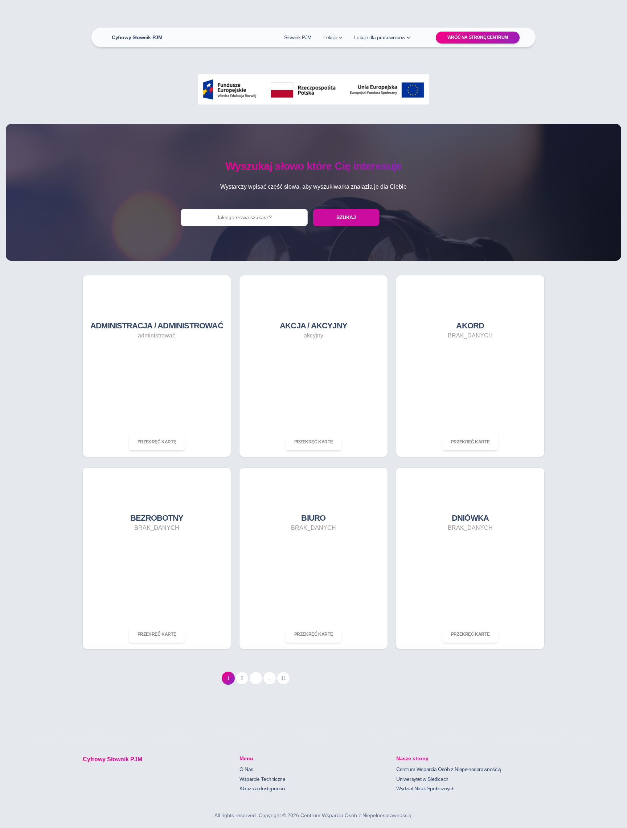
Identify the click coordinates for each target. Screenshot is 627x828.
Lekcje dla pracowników (379, 37)
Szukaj (346, 217)
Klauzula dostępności (262, 788)
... (270, 678)
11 (283, 678)
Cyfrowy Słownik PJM (137, 37)
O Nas (246, 769)
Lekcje (330, 37)
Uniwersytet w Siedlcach (422, 779)
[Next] (255, 678)
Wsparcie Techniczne (262, 779)
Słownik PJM (298, 37)
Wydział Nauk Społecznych (425, 788)
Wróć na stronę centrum (477, 37)
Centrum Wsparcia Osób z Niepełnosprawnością (448, 769)
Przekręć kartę (157, 441)
